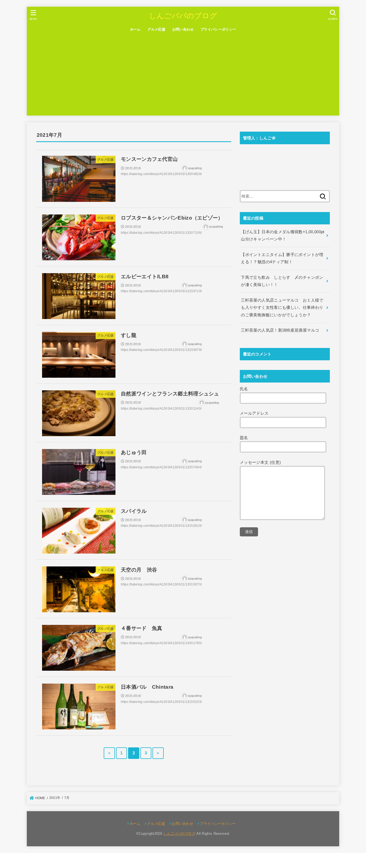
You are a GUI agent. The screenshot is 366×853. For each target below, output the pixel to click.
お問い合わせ (183, 29)
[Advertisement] (183, 75)
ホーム (135, 29)
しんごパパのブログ (183, 15)
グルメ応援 (156, 29)
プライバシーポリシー (218, 29)
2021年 (55, 797)
